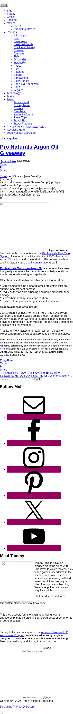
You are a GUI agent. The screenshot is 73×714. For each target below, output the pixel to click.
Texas (10, 96)
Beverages (20, 41)
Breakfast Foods (23, 44)
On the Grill (20, 59)
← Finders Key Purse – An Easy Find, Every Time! (30, 372)
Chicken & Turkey (24, 47)
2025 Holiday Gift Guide (21, 132)
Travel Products (23, 123)
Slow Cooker (21, 80)
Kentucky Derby (23, 114)
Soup (17, 87)
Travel (10, 99)
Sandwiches (21, 77)
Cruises (18, 108)
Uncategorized (9, 138)
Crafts (10, 16)
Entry (3, 360)
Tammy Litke (8, 161)
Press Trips (20, 117)
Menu (4, 5)
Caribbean (20, 111)
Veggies (18, 90)
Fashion (12, 19)
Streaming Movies (24, 29)
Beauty (11, 13)
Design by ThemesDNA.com (17, 706)
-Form (9, 360)
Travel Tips (20, 120)
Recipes (12, 32)
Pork (16, 68)
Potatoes (19, 71)
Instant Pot (20, 62)
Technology (14, 93)
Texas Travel (21, 102)
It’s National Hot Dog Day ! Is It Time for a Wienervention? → (36, 375)
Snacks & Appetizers (26, 84)
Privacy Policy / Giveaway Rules (26, 126)
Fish (16, 56)
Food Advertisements (31, 651)
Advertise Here (16, 129)
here (2, 348)
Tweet (3, 176)
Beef (16, 38)
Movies (11, 23)
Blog (9, 10)
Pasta (17, 65)
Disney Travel (22, 105)
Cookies (19, 50)
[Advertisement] (25, 673)
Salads (18, 74)
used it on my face (37, 262)
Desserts (19, 53)
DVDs (17, 26)
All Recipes (21, 35)
